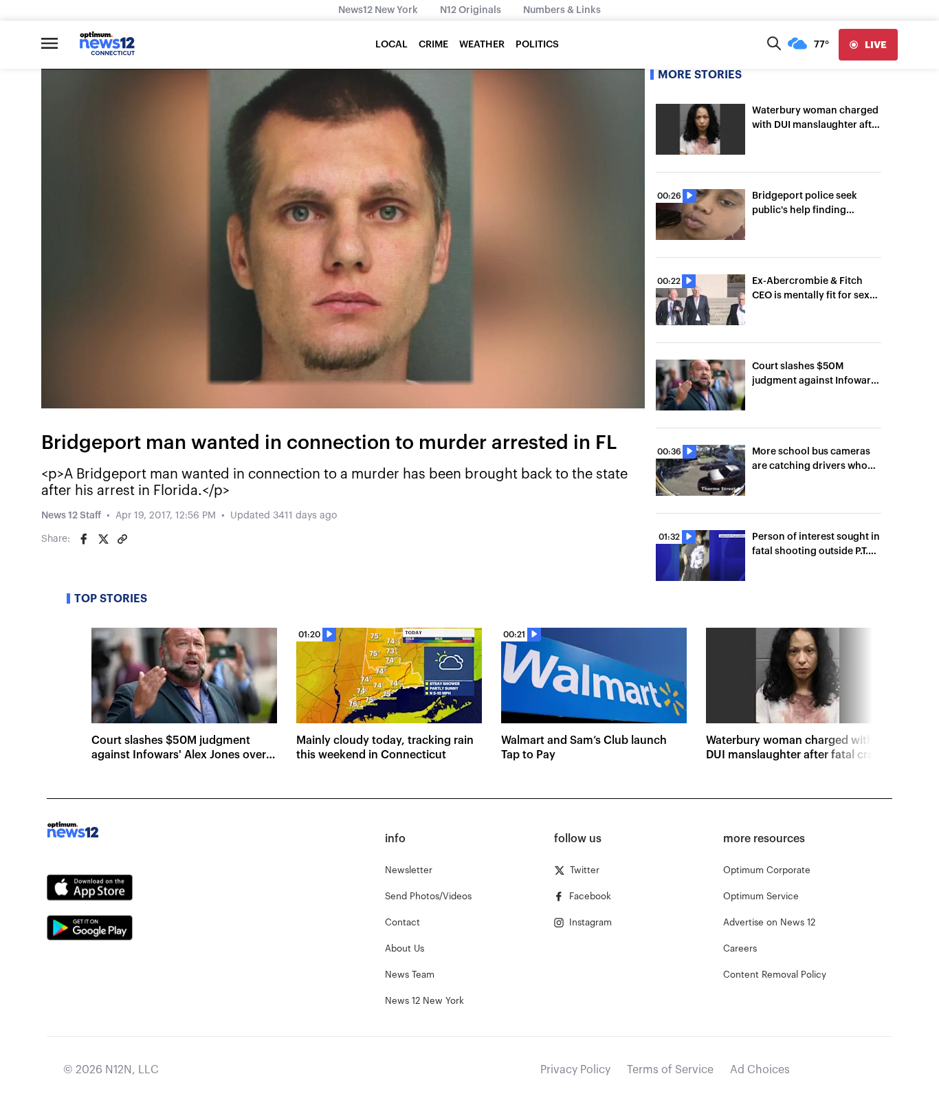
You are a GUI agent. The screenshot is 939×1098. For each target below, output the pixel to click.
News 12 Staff (71, 515)
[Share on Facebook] (83, 539)
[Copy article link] (122, 539)
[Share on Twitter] (103, 539)
